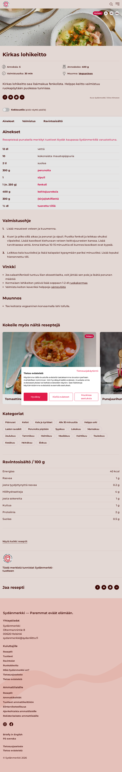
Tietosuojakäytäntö (87, 370)
